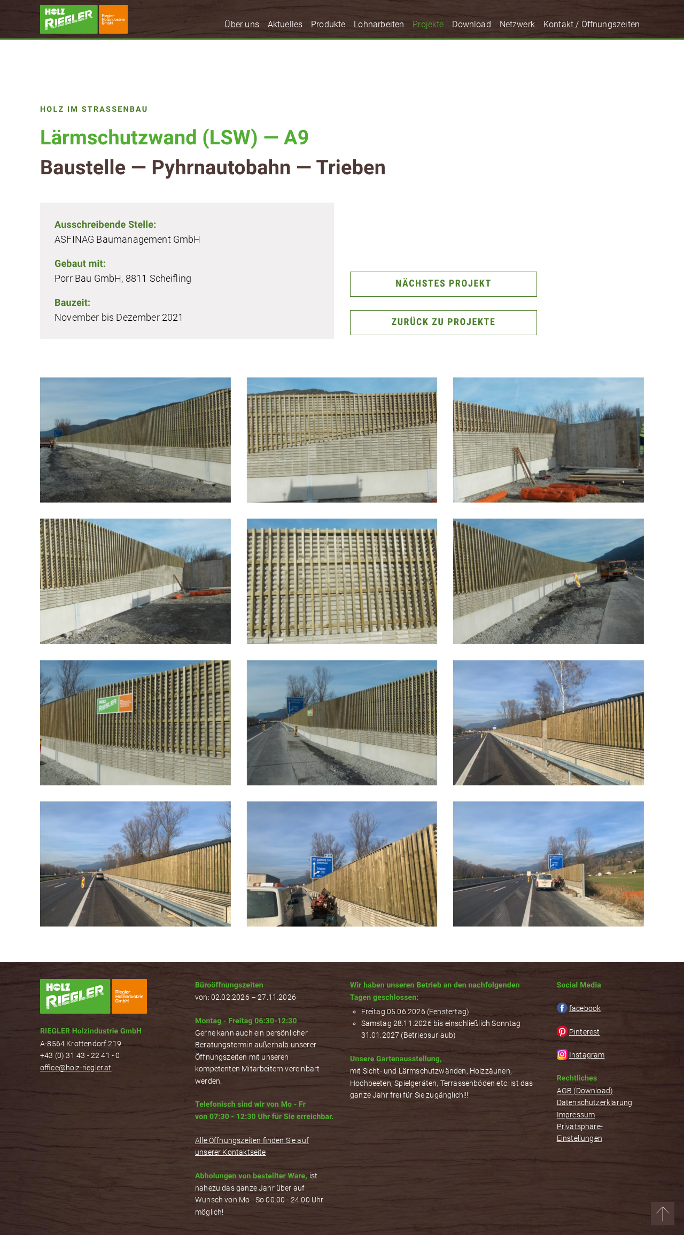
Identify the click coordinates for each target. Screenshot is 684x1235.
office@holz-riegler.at (76, 1067)
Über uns (241, 24)
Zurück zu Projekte (444, 322)
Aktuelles (285, 24)
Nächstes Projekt (443, 283)
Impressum (576, 1114)
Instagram (587, 1055)
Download (471, 24)
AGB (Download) (585, 1090)
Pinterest (584, 1032)
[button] (662, 1213)
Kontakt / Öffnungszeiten (591, 24)
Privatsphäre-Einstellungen (580, 1132)
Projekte (428, 24)
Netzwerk (517, 24)
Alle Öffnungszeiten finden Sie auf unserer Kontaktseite (252, 1146)
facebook (585, 1008)
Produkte (328, 24)
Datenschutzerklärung (595, 1102)
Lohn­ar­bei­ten (379, 24)
